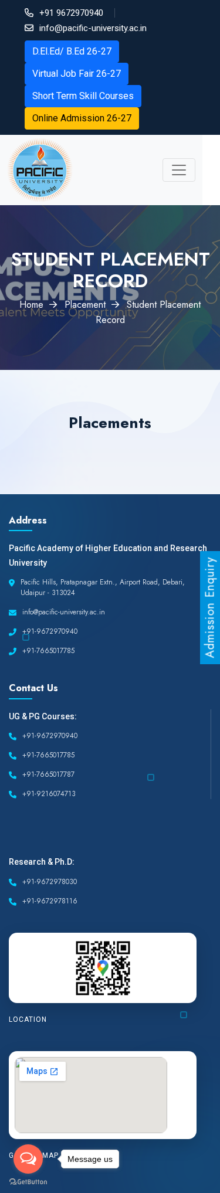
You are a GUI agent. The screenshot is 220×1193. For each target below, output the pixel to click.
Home (31, 304)
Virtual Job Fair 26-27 (76, 73)
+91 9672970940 (71, 13)
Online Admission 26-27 (81, 118)
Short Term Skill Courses (83, 95)
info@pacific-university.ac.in (93, 28)
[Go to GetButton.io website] (28, 1181)
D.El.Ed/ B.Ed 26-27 (71, 51)
